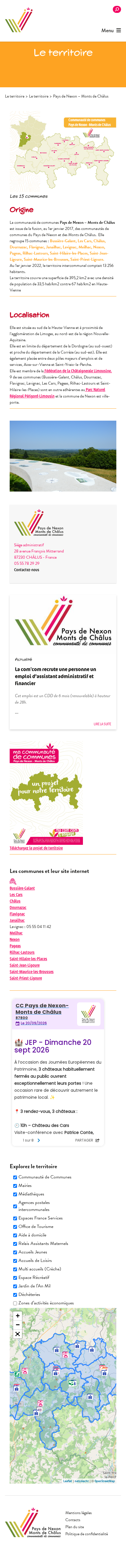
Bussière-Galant (22, 888)
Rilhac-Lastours (22, 952)
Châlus (15, 901)
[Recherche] (117, 9)
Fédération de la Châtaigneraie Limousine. (78, 370)
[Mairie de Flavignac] (56, 1350)
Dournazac (18, 907)
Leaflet (67, 1481)
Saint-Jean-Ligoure (25, 965)
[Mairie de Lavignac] (77, 1346)
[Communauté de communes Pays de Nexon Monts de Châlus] (19, 19)
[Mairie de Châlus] (16, 1388)
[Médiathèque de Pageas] (25, 1371)
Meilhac (16, 933)
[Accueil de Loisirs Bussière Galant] (39, 1409)
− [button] (18, 1324)
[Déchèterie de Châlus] (17, 1374)
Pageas (15, 945)
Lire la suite (102, 723)
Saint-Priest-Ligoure (26, 978)
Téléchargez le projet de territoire (36, 848)
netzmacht (82, 1481)
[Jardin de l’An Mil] (71, 1383)
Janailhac (17, 920)
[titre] (40, 1403)
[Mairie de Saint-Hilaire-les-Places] (90, 1397)
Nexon (15, 939)
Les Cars (16, 894)
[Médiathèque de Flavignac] (66, 1355)
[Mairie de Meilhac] (92, 1349)
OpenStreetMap (105, 1481)
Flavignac (17, 914)
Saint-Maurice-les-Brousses (32, 971)
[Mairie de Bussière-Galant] (36, 1413)
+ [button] (18, 1315)
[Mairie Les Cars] (55, 1373)
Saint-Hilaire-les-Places (28, 958)
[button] (17, 1334)
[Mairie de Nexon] (104, 1373)
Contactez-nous (26, 569)
